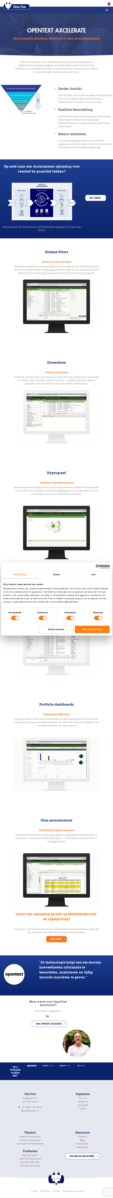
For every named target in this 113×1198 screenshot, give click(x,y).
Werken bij (83, 1101)
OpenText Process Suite (30, 1158)
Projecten (82, 1136)
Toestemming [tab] (19, 574)
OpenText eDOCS (30, 1155)
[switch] (43, 618)
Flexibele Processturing (30, 1136)
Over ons (83, 1098)
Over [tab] (93, 574)
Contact (82, 1108)
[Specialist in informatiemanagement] (16, 6)
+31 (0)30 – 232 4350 (30, 1107)
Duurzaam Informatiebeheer (30, 1143)
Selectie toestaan (56, 629)
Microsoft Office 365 (30, 1162)
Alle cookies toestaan (92, 629)
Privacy (34, 1191)
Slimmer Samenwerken (30, 1140)
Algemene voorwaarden (74, 1191)
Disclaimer (45, 1191)
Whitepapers (83, 1147)
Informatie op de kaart (30, 1165)
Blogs (82, 1140)
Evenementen (82, 1143)
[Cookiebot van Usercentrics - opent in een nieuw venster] (98, 566)
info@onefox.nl (30, 1110)
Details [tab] (56, 574)
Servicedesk (82, 1105)
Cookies (56, 1191)
